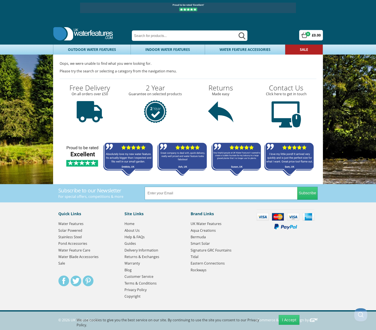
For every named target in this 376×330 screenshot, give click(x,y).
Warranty (132, 263)
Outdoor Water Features (92, 49)
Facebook (63, 280)
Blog (128, 270)
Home (129, 223)
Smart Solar (200, 243)
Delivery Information (141, 250)
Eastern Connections (208, 263)
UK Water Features (206, 223)
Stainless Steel (70, 237)
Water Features (71, 223)
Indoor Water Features (167, 49)
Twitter (75, 280)
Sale (304, 49)
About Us (132, 230)
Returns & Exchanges (141, 256)
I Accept (289, 319)
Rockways (198, 270)
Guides (130, 243)
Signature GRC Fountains (211, 250)
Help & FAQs (134, 237)
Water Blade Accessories (78, 256)
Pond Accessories (72, 243)
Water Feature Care (74, 250)
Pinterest (88, 280)
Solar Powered (70, 230)
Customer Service (138, 276)
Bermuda (198, 237)
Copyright (132, 296)
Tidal (194, 256)
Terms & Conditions (140, 283)
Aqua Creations (203, 230)
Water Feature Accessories (245, 49)
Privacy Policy (135, 289)
